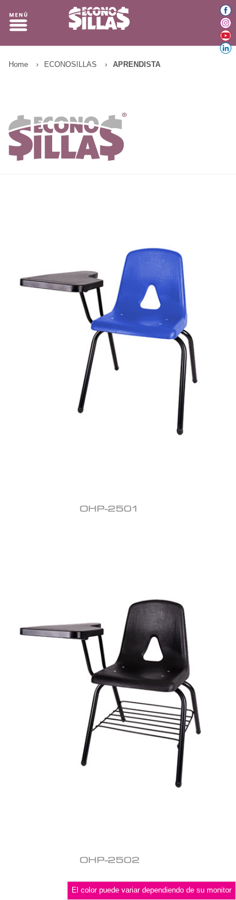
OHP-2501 (109, 509)
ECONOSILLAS (70, 64)
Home (18, 64)
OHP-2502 (110, 860)
